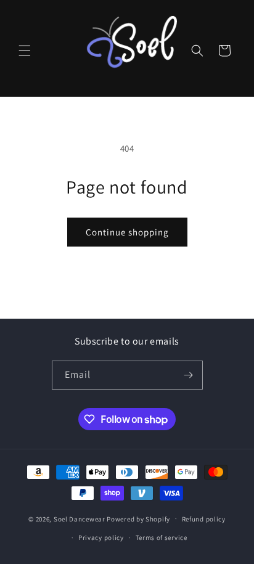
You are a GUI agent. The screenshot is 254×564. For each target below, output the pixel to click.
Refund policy (204, 519)
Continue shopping (127, 232)
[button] (24, 50)
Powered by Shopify (138, 518)
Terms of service (161, 537)
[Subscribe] (188, 375)
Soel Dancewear (79, 518)
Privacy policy (101, 537)
